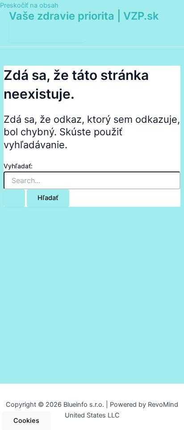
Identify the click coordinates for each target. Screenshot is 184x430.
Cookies (26, 421)
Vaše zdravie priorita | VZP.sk (84, 15)
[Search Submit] (14, 198)
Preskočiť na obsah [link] (29, 5)
